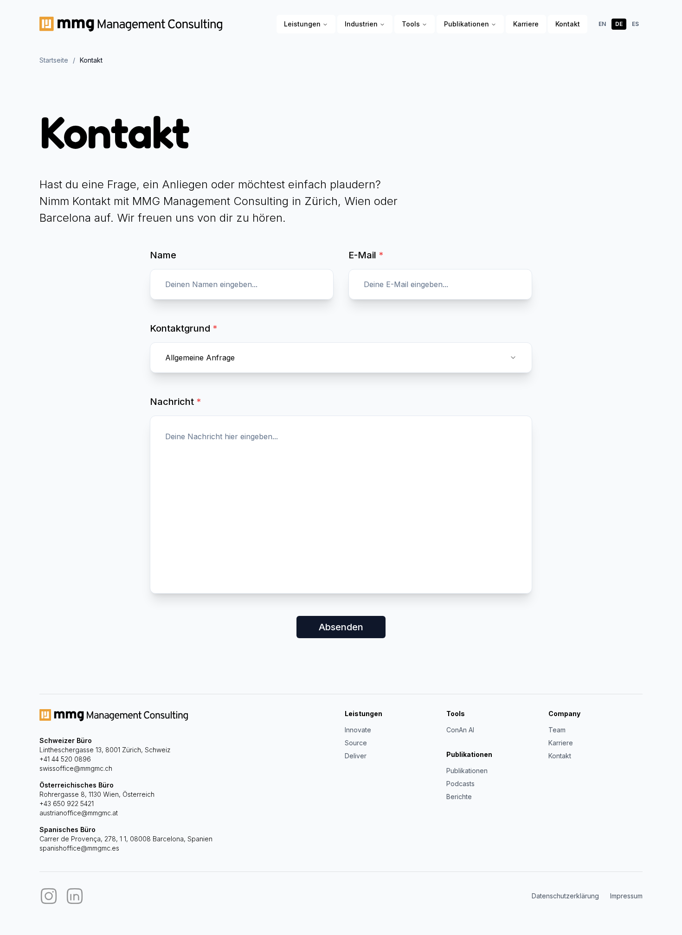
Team (557, 730)
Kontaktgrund (183, 328)
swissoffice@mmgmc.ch (75, 768)
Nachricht (175, 401)
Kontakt (567, 24)
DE (619, 23)
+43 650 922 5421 (66, 803)
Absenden (341, 627)
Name (163, 255)
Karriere (526, 24)
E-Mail (365, 255)
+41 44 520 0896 (65, 759)
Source (356, 743)
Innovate (358, 730)
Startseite (53, 60)
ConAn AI (460, 730)
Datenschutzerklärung (565, 896)
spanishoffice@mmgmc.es (79, 848)
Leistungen (302, 24)
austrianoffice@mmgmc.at (78, 813)
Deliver (356, 756)
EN (602, 23)
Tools (411, 24)
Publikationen (466, 24)
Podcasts (460, 784)
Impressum (626, 896)
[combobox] (341, 357)
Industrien (361, 24)
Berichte (459, 797)
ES (635, 23)
